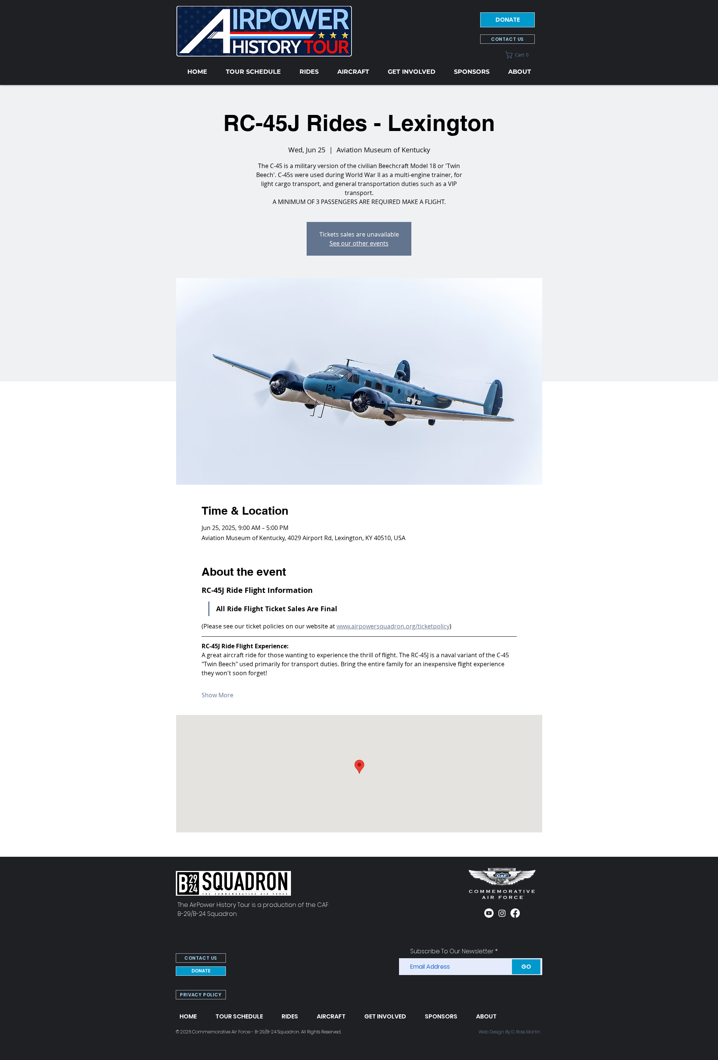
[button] (520, 54)
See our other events (359, 243)
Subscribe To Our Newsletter (452, 951)
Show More (217, 695)
